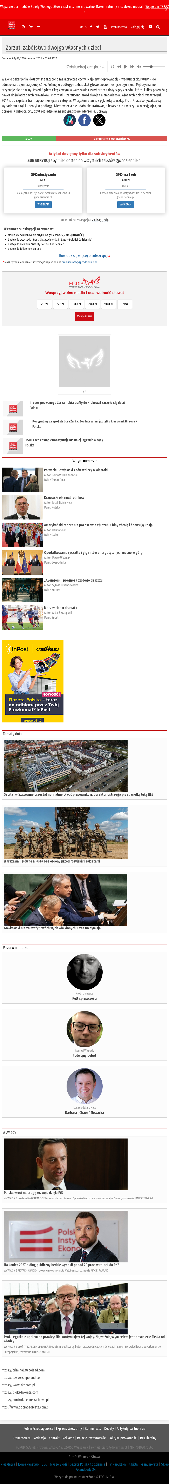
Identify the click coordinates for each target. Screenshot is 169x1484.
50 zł (60, 304)
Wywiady (9, 1132)
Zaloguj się (137, 27)
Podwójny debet (84, 1055)
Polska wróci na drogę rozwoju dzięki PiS (33, 1192)
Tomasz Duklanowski (64, 475)
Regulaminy (148, 1438)
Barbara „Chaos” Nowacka (84, 1112)
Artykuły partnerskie (131, 1428)
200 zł (92, 304)
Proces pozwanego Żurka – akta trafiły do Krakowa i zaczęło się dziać (77, 403)
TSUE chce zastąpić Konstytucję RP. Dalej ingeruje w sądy (64, 440)
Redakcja (39, 1438)
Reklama (68, 1438)
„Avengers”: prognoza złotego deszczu (73, 580)
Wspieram (84, 316)
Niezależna (7, 1464)
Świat (55, 535)
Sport (55, 617)
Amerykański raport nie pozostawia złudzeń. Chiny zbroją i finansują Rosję (98, 525)
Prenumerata (119, 27)
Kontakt (54, 1438)
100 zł (76, 304)
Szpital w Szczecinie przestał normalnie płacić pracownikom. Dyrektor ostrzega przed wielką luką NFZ (78, 794)
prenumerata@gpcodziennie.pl (79, 262)
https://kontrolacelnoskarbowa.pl (25, 1400)
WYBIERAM (43, 204)
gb (84, 391)
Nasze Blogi (58, 1464)
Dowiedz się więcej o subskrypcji (84, 255)
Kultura (56, 590)
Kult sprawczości (84, 998)
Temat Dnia (58, 480)
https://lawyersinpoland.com (22, 1377)
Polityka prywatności (123, 1438)
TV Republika (117, 1464)
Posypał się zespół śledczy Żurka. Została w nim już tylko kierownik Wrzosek (84, 421)
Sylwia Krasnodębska (65, 585)
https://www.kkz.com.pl (18, 1385)
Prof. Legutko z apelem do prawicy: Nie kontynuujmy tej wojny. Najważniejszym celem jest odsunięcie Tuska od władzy (84, 1339)
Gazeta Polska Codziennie (87, 1464)
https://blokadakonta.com (20, 1392)
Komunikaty (93, 1428)
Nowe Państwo (28, 1464)
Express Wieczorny (69, 1428)
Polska (34, 408)
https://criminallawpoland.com (23, 1370)
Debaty (109, 1428)
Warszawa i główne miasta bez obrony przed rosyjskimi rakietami (52, 861)
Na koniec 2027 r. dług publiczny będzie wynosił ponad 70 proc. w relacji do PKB (61, 1265)
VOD (44, 1464)
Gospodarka (59, 562)
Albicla (133, 1464)
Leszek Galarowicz (84, 1108)
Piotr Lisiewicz (84, 993)
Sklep (165, 1464)
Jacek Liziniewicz (62, 503)
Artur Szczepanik (62, 613)
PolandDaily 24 (85, 1469)
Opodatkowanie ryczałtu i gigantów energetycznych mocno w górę (93, 552)
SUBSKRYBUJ (38, 160)
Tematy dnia (12, 733)
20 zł (44, 304)
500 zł (108, 304)
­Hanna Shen (59, 530)
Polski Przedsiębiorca (38, 1428)
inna (125, 304)
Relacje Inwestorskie (91, 1438)
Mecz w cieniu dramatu (60, 608)
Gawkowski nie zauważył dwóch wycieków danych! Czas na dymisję (52, 928)
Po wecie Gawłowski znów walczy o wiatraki (76, 470)
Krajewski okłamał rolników (64, 497)
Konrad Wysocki (84, 1050)
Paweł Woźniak (61, 558)
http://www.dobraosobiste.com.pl (25, 1407)
